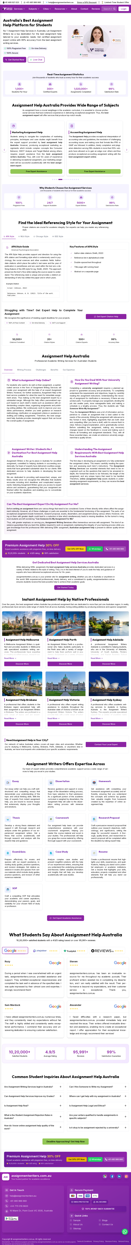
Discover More (22, 664)
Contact (84, 9)
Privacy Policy (98, 1241)
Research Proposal (109, 817)
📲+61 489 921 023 (10, 2)
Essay (15, 781)
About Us (78, 1224)
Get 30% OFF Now (75, 549)
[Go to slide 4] (58, 179)
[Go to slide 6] (66, 179)
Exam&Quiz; (19, 851)
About (74, 9)
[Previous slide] (4, 150)
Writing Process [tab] (24, 370)
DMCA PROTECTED (81, 1202)
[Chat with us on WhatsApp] (125, 1232)
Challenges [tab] (41, 370)
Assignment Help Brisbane (21, 699)
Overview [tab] (8, 370)
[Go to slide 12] (78, 179)
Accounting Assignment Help (28, 132)
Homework (105, 781)
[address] (104, 1176)
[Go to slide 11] (76, 179)
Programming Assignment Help (87, 132)
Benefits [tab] (54, 370)
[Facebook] (112, 1176)
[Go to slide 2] (54, 179)
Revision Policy (111, 1241)
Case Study (62, 851)
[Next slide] (126, 150)
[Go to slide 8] (70, 179)
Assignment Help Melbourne (22, 639)
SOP (14, 888)
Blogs (104, 1220)
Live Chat (37, 59)
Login (123, 9)
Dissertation (63, 781)
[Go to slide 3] (56, 179)
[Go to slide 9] (72, 179)
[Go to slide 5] (62, 179)
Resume (103, 851)
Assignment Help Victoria (64, 699)
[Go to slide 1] (52, 179)
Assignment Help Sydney (107, 699)
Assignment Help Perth (63, 639)
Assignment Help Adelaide (107, 639)
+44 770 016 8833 (19, 1206)
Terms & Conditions (84, 1241)
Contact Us (107, 1224)
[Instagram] (126, 1176)
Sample (76, 1220)
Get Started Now (16, 59)
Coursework (62, 817)
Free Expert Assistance (36, 171)
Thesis (16, 817)
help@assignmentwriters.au (23, 1196)
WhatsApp (96, 549)
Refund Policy (123, 1241)
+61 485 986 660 (33, 2)
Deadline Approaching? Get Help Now (66, 1141)
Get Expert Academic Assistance (67, 918)
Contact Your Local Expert (106, 744)
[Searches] (114, 8)
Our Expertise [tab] (69, 370)
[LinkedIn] (119, 1176)
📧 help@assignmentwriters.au (60, 2)
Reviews (96, 9)
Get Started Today (65, 587)
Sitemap (77, 1228)
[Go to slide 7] (68, 179)
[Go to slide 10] (74, 179)
